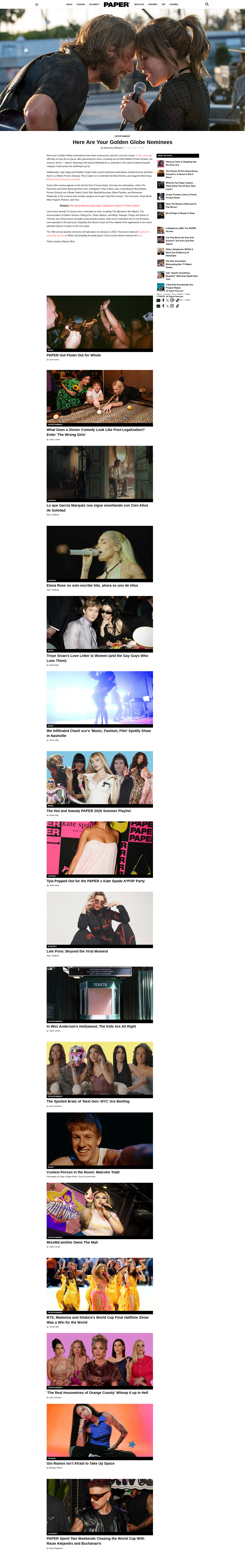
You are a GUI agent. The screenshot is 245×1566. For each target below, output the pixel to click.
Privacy (180, 294)
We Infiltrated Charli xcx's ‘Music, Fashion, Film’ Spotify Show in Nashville (99, 733)
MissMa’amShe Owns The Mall (72, 1242)
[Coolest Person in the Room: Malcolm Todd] (100, 1138)
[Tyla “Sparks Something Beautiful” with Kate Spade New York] (160, 274)
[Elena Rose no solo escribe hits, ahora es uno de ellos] (100, 552)
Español (174, 4)
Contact (167, 294)
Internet (153, 4)
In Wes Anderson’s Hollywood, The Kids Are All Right (91, 1026)
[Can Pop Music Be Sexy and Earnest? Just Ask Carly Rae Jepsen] (160, 239)
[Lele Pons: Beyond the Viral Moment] (100, 918)
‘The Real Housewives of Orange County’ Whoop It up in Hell (97, 1393)
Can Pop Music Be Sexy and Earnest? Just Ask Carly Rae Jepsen (180, 240)
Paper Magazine (56, 1548)
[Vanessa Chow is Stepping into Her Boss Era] (160, 163)
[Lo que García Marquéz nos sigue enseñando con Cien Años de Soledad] (100, 472)
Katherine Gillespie (113, 148)
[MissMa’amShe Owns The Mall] (100, 1209)
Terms (187, 294)
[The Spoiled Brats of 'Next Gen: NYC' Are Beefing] (100, 1068)
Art (163, 4)
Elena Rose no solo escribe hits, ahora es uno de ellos (92, 585)
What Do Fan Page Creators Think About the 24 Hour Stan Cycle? (181, 186)
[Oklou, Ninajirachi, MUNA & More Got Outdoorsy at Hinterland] (160, 251)
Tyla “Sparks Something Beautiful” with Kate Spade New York (182, 276)
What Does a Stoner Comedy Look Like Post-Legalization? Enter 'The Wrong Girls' (96, 432)
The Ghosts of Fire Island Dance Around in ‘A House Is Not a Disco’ (182, 174)
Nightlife (139, 4)
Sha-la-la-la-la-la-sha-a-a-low (63, 179)
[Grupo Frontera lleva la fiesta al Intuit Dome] (160, 196)
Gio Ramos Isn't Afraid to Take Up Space (81, 1463)
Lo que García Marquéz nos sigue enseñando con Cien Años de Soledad (97, 507)
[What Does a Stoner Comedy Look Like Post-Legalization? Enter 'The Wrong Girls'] (100, 396)
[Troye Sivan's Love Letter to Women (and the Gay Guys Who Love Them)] (100, 622)
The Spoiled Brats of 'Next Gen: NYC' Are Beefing (88, 1101)
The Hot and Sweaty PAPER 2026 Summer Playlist (89, 811)
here (139, 235)
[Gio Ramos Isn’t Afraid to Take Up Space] (100, 1430)
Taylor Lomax (54, 439)
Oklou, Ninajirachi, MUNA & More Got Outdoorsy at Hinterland (179, 252)
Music (69, 4)
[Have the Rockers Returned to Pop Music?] (160, 205)
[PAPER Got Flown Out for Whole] (100, 322)
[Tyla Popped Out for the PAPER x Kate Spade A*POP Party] (100, 847)
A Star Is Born (142, 155)
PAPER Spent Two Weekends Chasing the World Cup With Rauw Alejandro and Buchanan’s (95, 1540)
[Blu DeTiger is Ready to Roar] (160, 215)
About (159, 294)
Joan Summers (55, 1106)
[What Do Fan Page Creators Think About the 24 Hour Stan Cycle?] (160, 184)
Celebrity (94, 4)
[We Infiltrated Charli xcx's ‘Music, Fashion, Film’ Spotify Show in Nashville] (100, 697)
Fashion (81, 4)
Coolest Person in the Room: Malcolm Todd (83, 1172)
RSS (173, 294)
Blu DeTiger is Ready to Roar (180, 213)
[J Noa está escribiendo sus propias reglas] (160, 286)
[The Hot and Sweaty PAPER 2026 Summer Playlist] (100, 777)
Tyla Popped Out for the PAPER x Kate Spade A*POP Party (96, 881)
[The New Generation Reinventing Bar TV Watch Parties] (160, 263)
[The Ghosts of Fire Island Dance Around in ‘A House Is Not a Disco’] (160, 173)
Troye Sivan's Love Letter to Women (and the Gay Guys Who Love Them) (97, 658)
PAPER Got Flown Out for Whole (74, 355)
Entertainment (122, 136)
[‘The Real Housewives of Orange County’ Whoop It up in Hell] (100, 1359)
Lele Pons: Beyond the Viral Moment (77, 951)
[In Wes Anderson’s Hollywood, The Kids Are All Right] (100, 993)
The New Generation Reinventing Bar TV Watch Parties (179, 264)
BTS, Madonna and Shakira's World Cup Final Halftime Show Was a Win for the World (97, 1319)
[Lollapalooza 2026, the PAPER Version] (160, 230)
